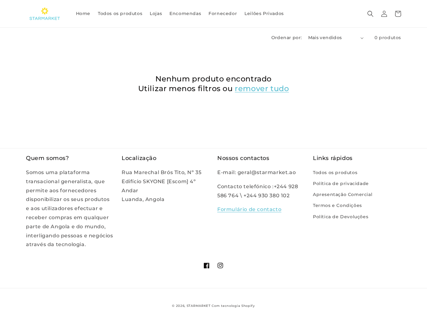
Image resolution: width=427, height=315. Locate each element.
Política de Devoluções (340, 216)
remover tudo (262, 88)
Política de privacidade (341, 183)
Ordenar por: (286, 37)
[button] (370, 14)
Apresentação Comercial (342, 194)
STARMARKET (199, 306)
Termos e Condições (337, 205)
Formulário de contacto (249, 209)
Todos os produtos (335, 172)
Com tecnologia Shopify (233, 306)
